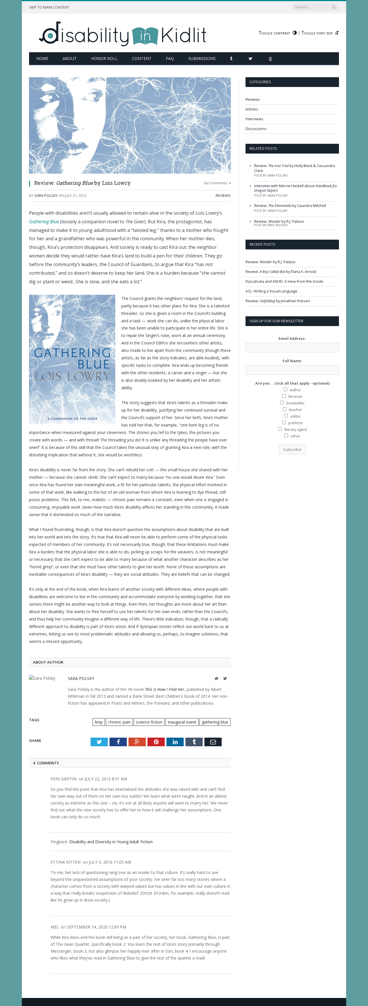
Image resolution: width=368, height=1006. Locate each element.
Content (142, 58)
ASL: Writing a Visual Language (271, 291)
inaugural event (182, 722)
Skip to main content (49, 7)
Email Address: (292, 338)
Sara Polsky (45, 195)
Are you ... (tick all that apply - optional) (292, 383)
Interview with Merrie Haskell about (295, 188)
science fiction (149, 722)
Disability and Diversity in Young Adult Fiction (111, 841)
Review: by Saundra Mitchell (290, 205)
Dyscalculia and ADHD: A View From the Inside (284, 281)
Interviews (254, 119)
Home (42, 58)
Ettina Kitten (65, 862)
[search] (334, 7)
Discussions (256, 128)
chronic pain (119, 722)
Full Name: (292, 360)
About (70, 58)
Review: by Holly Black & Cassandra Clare (294, 168)
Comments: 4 (219, 183)
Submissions (202, 58)
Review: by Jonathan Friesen (278, 300)
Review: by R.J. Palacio (279, 221)
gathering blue (215, 722)
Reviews (223, 195)
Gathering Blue (44, 221)
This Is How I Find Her (164, 689)
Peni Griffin (63, 779)
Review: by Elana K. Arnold (281, 271)
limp (99, 722)
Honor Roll (104, 58)
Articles (252, 109)
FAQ (170, 58)
